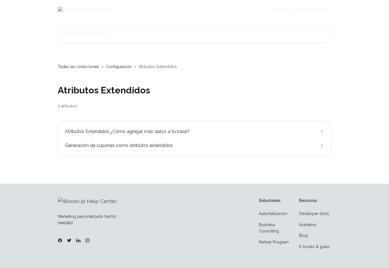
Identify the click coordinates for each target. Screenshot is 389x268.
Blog (303, 235)
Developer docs (312, 9)
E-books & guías (314, 246)
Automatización (273, 213)
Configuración (119, 66)
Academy (281, 9)
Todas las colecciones (78, 66)
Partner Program (274, 242)
